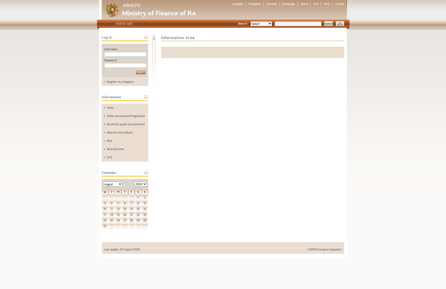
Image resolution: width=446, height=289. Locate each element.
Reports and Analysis (120, 132)
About (304, 4)
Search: (243, 23)
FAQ (315, 4)
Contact (339, 4)
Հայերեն (237, 4)
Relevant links (115, 149)
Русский (271, 4)
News (110, 107)
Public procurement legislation (126, 116)
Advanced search (340, 23)
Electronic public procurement (126, 124)
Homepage (288, 4)
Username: (111, 49)
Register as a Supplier (120, 82)
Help (327, 4)
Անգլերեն (254, 4)
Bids (109, 141)
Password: (110, 60)
